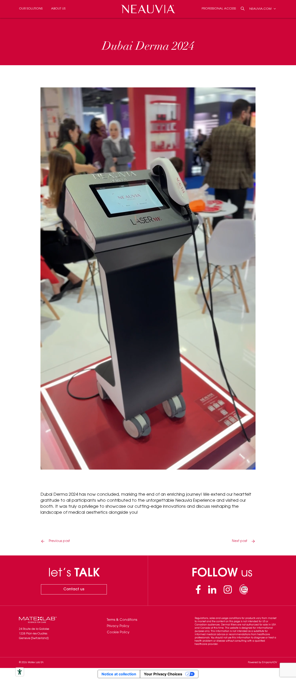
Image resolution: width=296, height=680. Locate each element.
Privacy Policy (118, 626)
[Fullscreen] (250, 464)
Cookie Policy (118, 632)
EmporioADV (269, 663)
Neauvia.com (260, 8)
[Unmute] (225, 464)
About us (58, 8)
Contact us (73, 589)
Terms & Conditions (122, 620)
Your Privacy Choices (163, 674)
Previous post (59, 541)
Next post (239, 541)
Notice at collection (119, 674)
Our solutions (31, 8)
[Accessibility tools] (19, 672)
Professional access (219, 8)
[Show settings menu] (237, 464)
